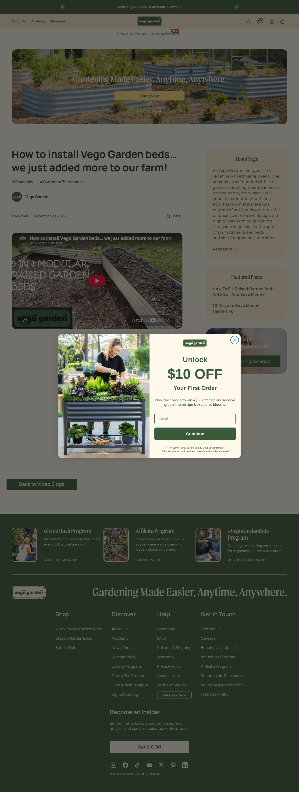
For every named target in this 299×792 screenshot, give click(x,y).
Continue (195, 434)
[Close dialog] (235, 340)
